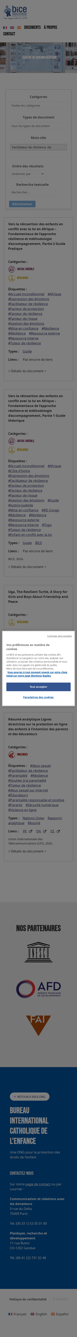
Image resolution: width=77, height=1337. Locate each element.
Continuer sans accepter (59, 636)
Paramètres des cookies (38, 697)
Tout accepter (38, 686)
